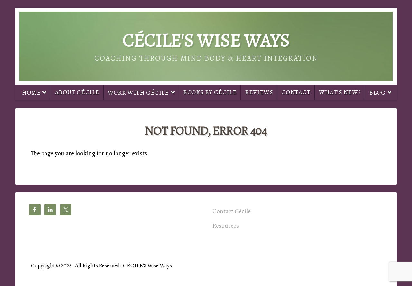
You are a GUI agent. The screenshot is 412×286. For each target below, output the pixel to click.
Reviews (259, 92)
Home (31, 92)
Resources (225, 225)
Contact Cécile (231, 211)
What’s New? (340, 92)
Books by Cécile (210, 92)
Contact (295, 92)
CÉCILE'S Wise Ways (206, 40)
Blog (377, 92)
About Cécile (77, 92)
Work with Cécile (138, 92)
